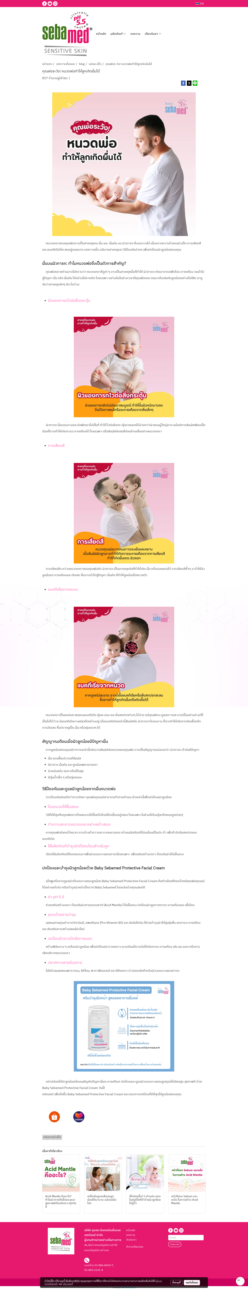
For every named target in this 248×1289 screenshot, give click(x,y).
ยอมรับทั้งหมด (192, 1282)
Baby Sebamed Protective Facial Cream (129, 868)
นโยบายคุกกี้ (68, 1284)
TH (201, 3)
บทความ (135, 34)
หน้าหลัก (101, 34)
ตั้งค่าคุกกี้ (176, 1282)
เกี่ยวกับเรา (152, 34)
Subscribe (174, 1244)
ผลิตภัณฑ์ (117, 34)
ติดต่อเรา (131, 1240)
